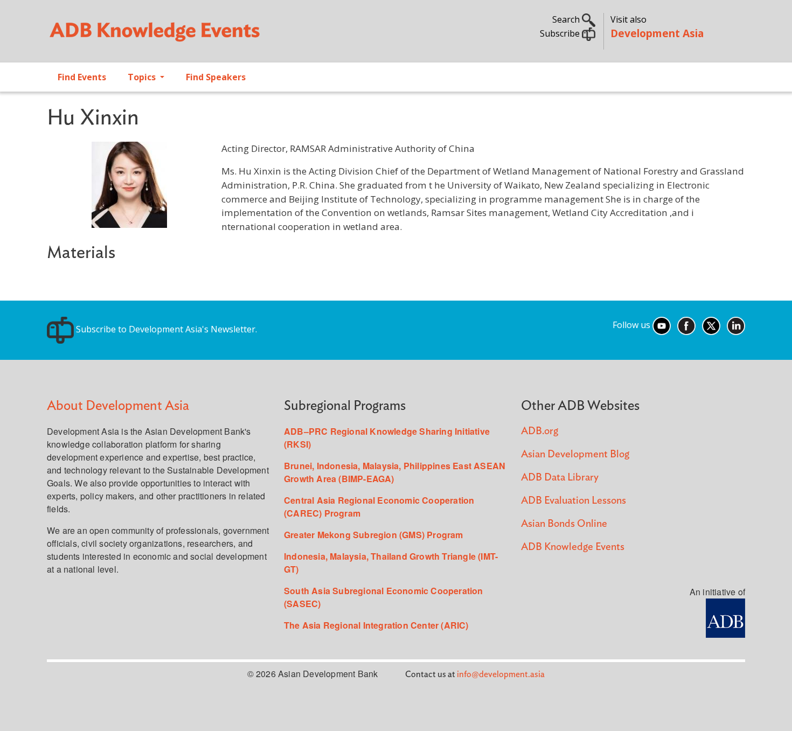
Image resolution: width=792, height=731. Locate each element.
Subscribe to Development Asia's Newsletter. (165, 329)
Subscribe (561, 33)
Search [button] (567, 19)
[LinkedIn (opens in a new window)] (736, 325)
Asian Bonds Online (564, 524)
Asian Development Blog (575, 454)
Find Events (82, 77)
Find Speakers (216, 77)
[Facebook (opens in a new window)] (686, 325)
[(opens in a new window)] (725, 617)
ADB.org (539, 431)
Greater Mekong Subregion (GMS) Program (373, 534)
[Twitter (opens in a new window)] (711, 325)
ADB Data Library (560, 477)
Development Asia (657, 33)
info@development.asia (501, 674)
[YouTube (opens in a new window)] (661, 325)
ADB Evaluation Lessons (573, 501)
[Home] (216, 35)
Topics (143, 77)
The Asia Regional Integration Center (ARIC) (376, 625)
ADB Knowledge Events (572, 547)
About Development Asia (118, 406)
